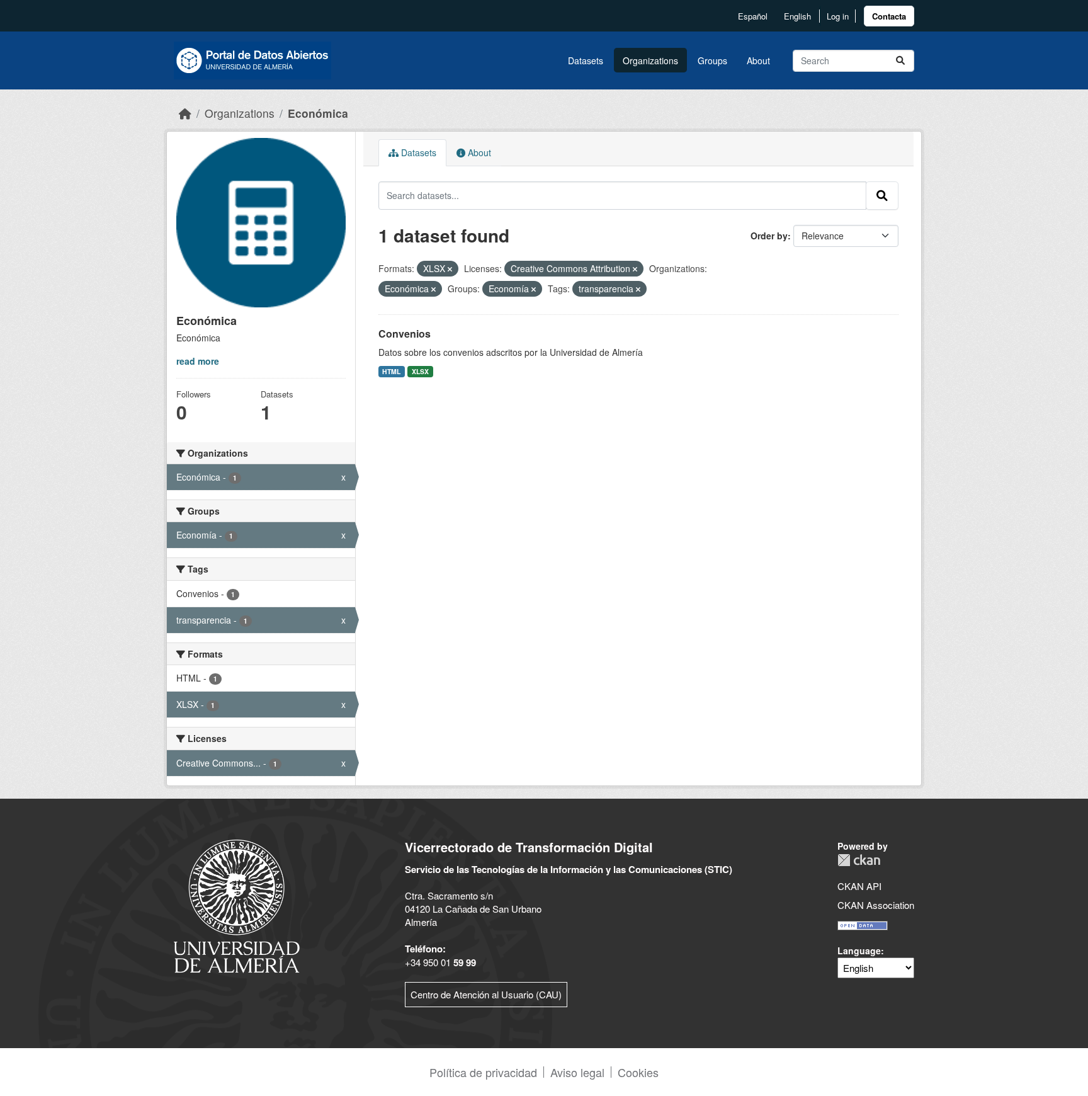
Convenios (404, 333)
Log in (838, 16)
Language (859, 950)
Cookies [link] (638, 1072)
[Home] (185, 113)
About (758, 60)
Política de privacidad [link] (483, 1072)
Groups (712, 60)
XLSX (420, 371)
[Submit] (900, 61)
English (797, 16)
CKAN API (859, 886)
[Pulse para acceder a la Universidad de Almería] (237, 904)
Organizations (650, 60)
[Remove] (450, 269)
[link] (889, 16)
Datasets (585, 60)
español (753, 16)
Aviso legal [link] (577, 1072)
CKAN (858, 860)
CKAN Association (875, 904)
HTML (391, 371)
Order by (769, 235)
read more (197, 361)
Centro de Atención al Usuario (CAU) (486, 994)
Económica (318, 113)
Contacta (889, 16)
